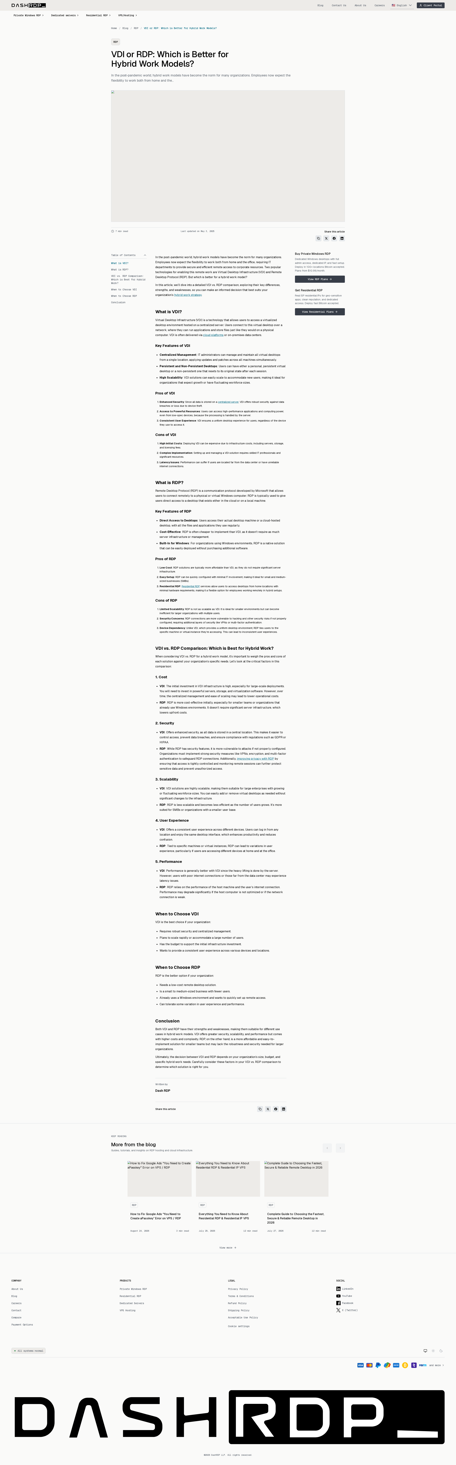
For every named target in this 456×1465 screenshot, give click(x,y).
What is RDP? (119, 269)
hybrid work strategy (188, 295)
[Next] (340, 1148)
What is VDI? (119, 263)
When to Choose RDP (124, 296)
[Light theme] (433, 1350)
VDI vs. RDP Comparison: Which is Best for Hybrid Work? (128, 279)
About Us (360, 5)
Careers (380, 5)
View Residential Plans (317, 311)
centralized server (228, 402)
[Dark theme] (441, 1350)
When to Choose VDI (124, 289)
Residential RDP (97, 15)
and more (435, 1365)
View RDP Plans (318, 279)
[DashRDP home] (28, 5)
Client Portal (433, 5)
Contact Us (339, 5)
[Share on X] (326, 238)
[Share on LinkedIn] (342, 238)
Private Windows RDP (27, 15)
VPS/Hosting (126, 15)
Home (114, 28)
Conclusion (118, 302)
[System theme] (425, 1350)
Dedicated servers (63, 15)
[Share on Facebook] (334, 238)
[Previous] (327, 1148)
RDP (136, 28)
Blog (320, 5)
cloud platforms (213, 335)
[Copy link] (318, 238)
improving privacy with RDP (255, 759)
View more (225, 1247)
